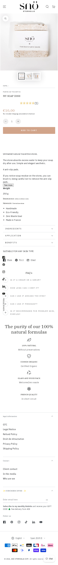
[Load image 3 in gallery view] (36, 76)
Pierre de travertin (12, 92)
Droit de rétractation (13, 438)
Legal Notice (9, 429)
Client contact (10, 468)
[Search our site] (47, 6)
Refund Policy (10, 434)
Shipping (15, 114)
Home (5, 86)
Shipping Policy (11, 448)
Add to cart (29, 130)
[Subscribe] (47, 500)
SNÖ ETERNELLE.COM (19, 559)
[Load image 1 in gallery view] (21, 76)
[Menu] (4, 6)
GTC (5, 424)
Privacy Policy (10, 443)
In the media (9, 473)
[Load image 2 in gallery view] (29, 76)
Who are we (9, 478)
